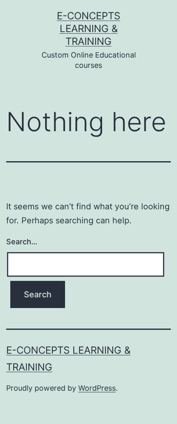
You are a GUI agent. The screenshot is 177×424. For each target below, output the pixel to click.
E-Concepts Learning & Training (88, 28)
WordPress (97, 388)
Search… (21, 241)
